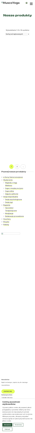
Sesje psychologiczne (13, 199)
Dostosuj (18, 424)
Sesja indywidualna (10, 197)
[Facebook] (3, 376)
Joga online (9, 191)
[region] (17, 416)
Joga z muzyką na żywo (14, 188)
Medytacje (9, 213)
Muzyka (6, 222)
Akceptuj (7, 424)
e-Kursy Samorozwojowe (13, 177)
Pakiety (6, 225)
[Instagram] (6, 376)
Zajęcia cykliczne (11, 194)
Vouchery (7, 219)
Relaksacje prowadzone (14, 216)
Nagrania (6, 205)
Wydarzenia (8, 180)
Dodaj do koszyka (17, 88)
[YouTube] (9, 376)
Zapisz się (8, 391)
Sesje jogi (9, 202)
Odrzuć (7, 429)
